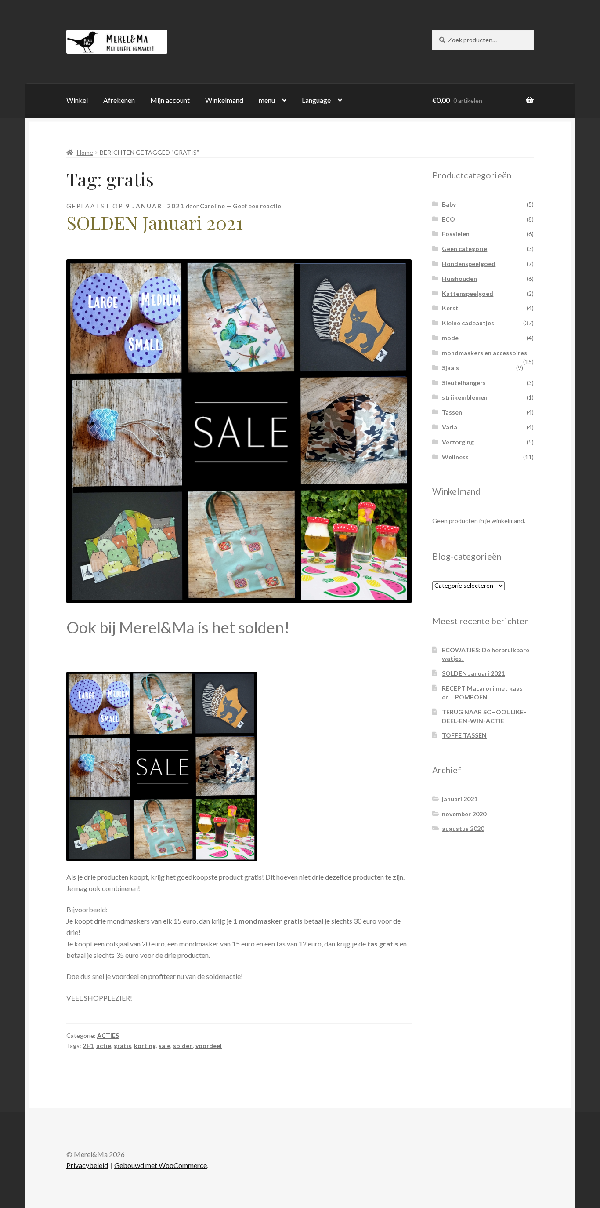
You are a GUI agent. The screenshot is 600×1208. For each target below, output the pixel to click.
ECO (448, 219)
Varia (449, 427)
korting (145, 1045)
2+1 (88, 1045)
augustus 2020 (463, 828)
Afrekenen (119, 100)
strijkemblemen (465, 397)
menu (267, 100)
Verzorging (458, 442)
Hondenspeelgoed (468, 263)
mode (450, 338)
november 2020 (464, 814)
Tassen (452, 412)
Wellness (455, 457)
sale (164, 1045)
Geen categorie (464, 248)
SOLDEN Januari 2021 (154, 222)
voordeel (208, 1045)
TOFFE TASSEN (464, 735)
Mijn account (170, 100)
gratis (122, 1045)
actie (103, 1045)
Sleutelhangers (464, 382)
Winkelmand (224, 100)
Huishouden (459, 278)
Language (316, 100)
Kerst (450, 308)
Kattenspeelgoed (467, 293)
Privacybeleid (87, 1165)
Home (85, 152)
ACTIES (108, 1035)
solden (183, 1045)
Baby (449, 204)
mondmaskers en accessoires (484, 353)
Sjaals (450, 367)
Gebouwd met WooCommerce (160, 1165)
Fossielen (456, 233)
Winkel (77, 100)
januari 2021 (459, 799)
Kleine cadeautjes (468, 323)
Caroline (212, 206)
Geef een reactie (257, 206)
